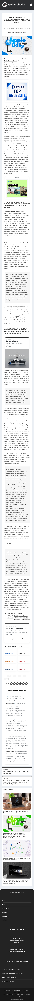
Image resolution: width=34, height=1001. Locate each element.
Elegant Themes (16, 990)
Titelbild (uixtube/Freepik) (21, 615)
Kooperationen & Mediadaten (15, 997)
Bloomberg (25, 619)
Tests (3, 904)
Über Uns (5, 994)
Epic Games (10, 605)
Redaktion (11, 32)
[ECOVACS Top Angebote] (17, 91)
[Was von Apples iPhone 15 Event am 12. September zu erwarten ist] (17, 801)
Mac (14, 676)
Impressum (28, 997)
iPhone (6, 679)
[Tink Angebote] (17, 188)
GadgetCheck (5, 908)
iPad (24, 676)
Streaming (4, 916)
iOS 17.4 (17, 221)
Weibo (24, 138)
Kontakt (5, 997)
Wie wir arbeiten (25, 994)
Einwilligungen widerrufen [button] (9, 977)
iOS (19, 676)
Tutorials (4, 912)
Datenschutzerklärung (8, 981)
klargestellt (12, 211)
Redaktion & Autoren (14, 994)
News (24, 32)
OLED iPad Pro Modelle (10, 61)
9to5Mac (25, 617)
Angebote (4, 920)
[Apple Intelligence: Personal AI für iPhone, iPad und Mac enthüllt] (17, 848)
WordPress (17, 992)
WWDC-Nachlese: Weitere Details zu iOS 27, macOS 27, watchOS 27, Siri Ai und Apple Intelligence (16, 881)
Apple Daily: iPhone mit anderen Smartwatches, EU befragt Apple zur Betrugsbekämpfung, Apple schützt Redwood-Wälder (14, 835)
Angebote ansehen (16, 639)
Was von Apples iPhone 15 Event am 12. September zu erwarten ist (15, 812)
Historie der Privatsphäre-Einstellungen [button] (12, 973)
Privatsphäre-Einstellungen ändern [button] (11, 969)
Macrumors (17, 619)
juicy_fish (10, 617)
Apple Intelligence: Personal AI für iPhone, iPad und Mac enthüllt (16, 858)
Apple (17, 315)
